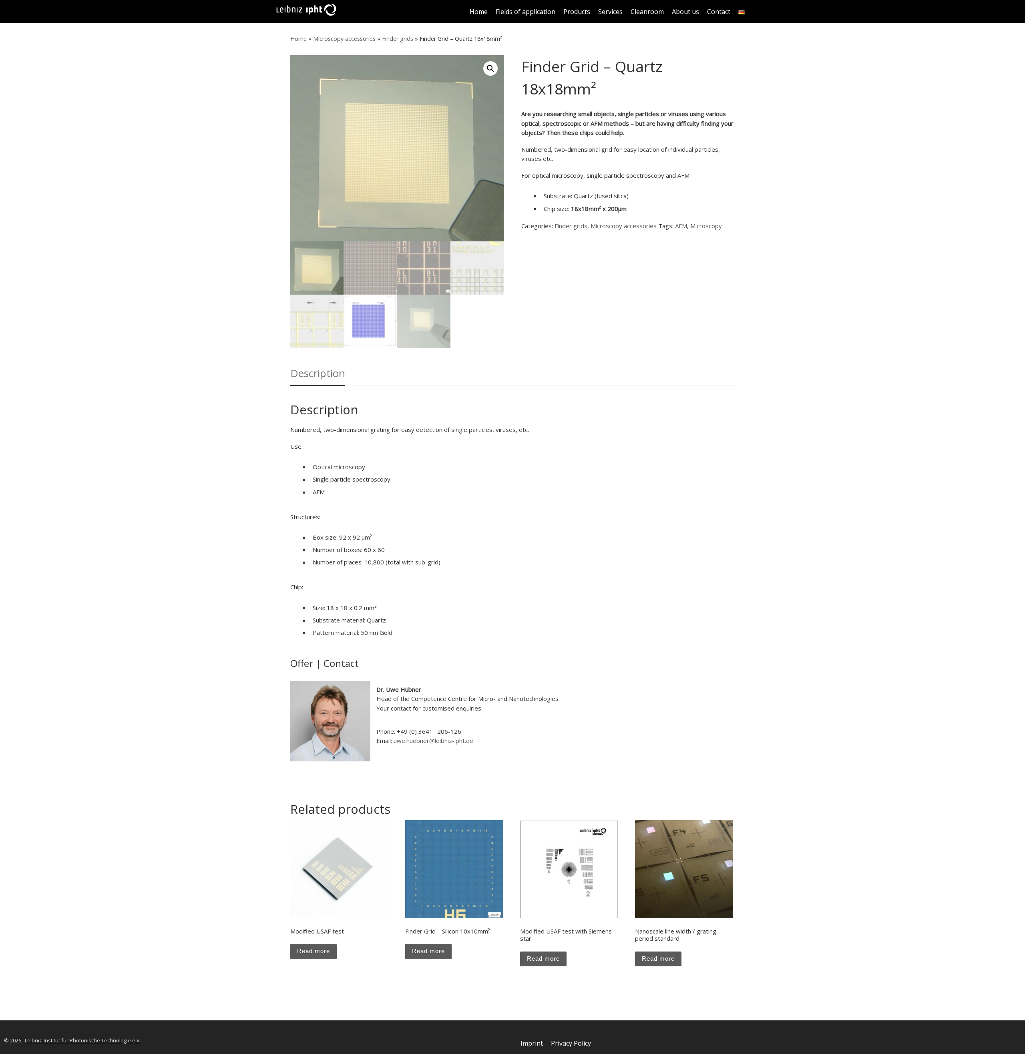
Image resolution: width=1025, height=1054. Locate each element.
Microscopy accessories (344, 38)
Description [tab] (317, 373)
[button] (490, 68)
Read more (313, 951)
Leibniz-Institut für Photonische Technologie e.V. (83, 1040)
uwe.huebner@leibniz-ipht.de (433, 741)
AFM (681, 226)
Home (298, 38)
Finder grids (397, 38)
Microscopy (706, 226)
